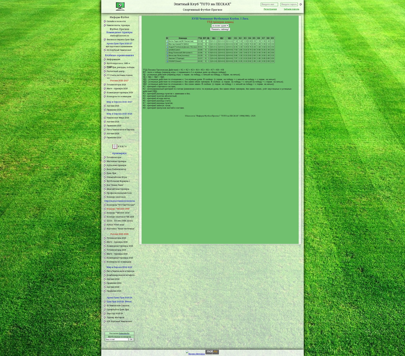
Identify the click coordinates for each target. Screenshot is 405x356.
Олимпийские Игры (117, 177)
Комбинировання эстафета (120, 275)
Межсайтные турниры (118, 189)
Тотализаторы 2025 (116, 250)
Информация (113, 59)
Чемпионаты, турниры (118, 25)
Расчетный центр (116, 71)
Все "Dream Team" (115, 185)
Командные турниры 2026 (120, 92)
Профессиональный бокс (119, 193)
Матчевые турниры (116, 161)
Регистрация (270, 9)
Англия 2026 (113, 105)
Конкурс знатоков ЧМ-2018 (120, 216)
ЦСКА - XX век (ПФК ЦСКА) (120, 220)
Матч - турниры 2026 (117, 88)
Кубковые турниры (116, 165)
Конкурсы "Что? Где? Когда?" (121, 205)
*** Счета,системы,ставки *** (120, 75)
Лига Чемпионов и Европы (120, 129)
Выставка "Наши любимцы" (121, 228)
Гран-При (111, 173)
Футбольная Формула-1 (118, 181)
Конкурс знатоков (116, 197)
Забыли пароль (291, 9)
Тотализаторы (114, 157)
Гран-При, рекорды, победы (120, 67)
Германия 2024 (114, 283)
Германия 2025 (114, 125)
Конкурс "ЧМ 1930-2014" (118, 212)
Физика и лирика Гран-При (120, 39)
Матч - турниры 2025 (117, 253)
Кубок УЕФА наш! (115, 224)
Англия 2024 (113, 279)
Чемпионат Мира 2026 (118, 117)
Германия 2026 (114, 109)
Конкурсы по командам (119, 96)
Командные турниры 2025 (120, 257)
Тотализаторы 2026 (116, 84)
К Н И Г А (122, 146)
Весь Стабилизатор (116, 169)
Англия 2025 (113, 121)
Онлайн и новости (116, 21)
